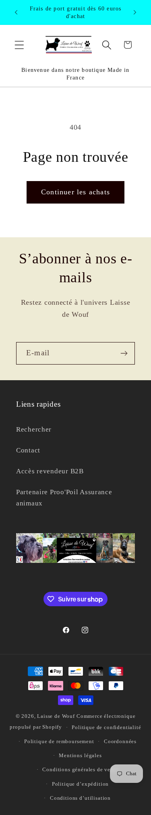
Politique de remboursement (59, 741)
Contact (28, 450)
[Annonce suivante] (135, 12)
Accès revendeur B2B (50, 471)
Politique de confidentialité (106, 727)
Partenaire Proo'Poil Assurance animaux (64, 497)
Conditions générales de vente (80, 769)
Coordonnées (120, 741)
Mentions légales (80, 755)
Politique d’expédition (80, 784)
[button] (19, 44)
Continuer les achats (75, 192)
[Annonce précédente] (16, 12)
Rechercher (34, 429)
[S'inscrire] (123, 353)
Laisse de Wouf (56, 716)
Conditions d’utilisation (80, 798)
